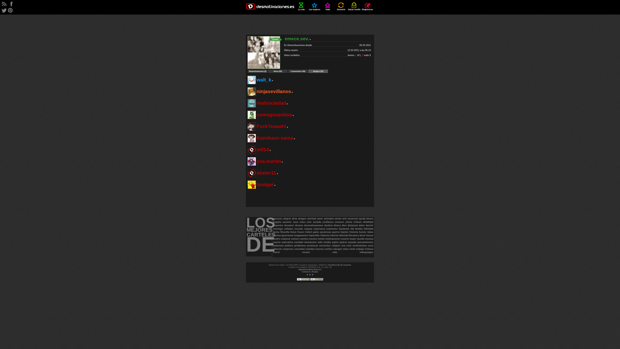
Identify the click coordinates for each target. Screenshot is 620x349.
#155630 (275, 39)
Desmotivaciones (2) (257, 71)
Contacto (306, 272)
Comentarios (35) (298, 71)
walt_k (264, 79)
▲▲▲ (310, 274)
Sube (328, 9)
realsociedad (271, 103)
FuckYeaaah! (271, 126)
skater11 (266, 172)
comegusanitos (274, 114)
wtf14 (263, 149)
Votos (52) (278, 71)
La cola (301, 9)
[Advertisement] (310, 22)
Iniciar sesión (354, 9)
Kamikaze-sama (275, 138)
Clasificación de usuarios (339, 265)
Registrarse (367, 9)
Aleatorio (341, 9)
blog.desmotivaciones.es (310, 269)
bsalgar (265, 184)
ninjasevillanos (274, 91)
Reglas (315, 272)
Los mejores (314, 9)
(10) (318, 71)
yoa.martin (269, 161)
